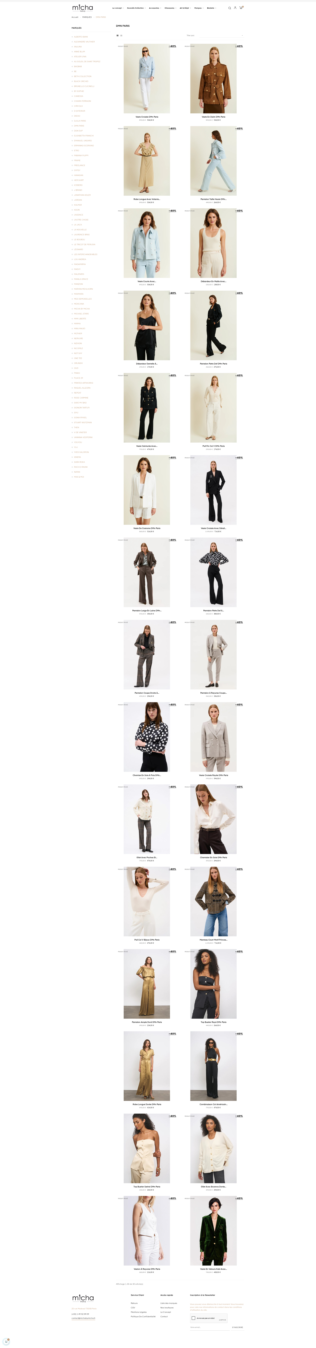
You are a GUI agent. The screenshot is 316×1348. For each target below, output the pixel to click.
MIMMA (77, 324)
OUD (76, 368)
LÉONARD (78, 249)
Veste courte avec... (147, 282)
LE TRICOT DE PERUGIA (84, 245)
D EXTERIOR (79, 111)
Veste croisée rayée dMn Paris (213, 775)
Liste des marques (168, 1303)
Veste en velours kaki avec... (213, 1269)
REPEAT (77, 393)
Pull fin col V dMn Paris (214, 446)
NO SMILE (78, 348)
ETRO (76, 151)
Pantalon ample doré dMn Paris (147, 1022)
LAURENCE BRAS (82, 235)
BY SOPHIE (79, 91)
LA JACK (78, 225)
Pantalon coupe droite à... (147, 693)
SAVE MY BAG (80, 403)
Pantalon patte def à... (213, 611)
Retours (134, 1303)
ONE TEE (78, 358)
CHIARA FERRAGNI (82, 101)
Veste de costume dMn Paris (146, 528)
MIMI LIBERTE (80, 319)
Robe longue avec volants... (147, 199)
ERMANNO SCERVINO (84, 146)
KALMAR (78, 205)
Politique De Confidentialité (143, 1317)
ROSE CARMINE (81, 398)
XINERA (77, 457)
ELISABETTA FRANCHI (84, 136)
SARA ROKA (79, 462)
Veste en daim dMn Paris (213, 117)
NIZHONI (78, 343)
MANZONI (78, 284)
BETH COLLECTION (82, 76)
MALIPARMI (79, 274)
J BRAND (78, 190)
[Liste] (121, 35)
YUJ (76, 447)
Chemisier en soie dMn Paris (213, 858)
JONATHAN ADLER (82, 195)
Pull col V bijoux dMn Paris (146, 940)
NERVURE (78, 338)
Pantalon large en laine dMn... (147, 611)
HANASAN (78, 175)
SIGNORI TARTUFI (82, 408)
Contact (164, 1317)
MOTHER (78, 334)
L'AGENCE (78, 215)
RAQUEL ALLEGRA (82, 388)
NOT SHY (78, 353)
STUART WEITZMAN (83, 423)
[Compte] (235, 8)
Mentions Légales (139, 1312)
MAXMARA (78, 294)
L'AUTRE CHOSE (81, 220)
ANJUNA (78, 47)
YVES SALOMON (81, 452)
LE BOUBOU (79, 240)
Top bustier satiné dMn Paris (147, 1187)
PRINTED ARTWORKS (83, 383)
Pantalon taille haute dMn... (214, 199)
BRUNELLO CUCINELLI (84, 86)
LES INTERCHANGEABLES (85, 254)
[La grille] (117, 35)
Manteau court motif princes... (213, 940)
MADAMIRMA (80, 264)
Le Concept (165, 1312)
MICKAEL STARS (81, 314)
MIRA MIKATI (79, 329)
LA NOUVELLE (80, 230)
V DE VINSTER (80, 432)
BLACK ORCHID (81, 81)
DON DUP (78, 131)
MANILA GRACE (81, 279)
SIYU (76, 413)
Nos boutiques (167, 1308)
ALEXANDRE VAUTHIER (84, 42)
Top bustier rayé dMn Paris (213, 1022)
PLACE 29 (78, 378)
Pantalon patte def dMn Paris (213, 364)
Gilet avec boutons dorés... (213, 1187)
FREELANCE (79, 165)
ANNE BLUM (79, 52)
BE (75, 71)
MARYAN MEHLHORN (83, 289)
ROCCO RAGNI (81, 467)
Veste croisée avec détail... (213, 528)
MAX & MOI (79, 477)
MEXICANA (79, 304)
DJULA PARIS (80, 121)
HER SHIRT (79, 180)
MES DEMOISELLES (83, 299)
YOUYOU (78, 442)
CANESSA (78, 96)
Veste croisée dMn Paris (147, 117)
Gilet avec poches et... (147, 858)
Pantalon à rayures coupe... (213, 693)
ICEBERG (78, 185)
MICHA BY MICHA (82, 309)
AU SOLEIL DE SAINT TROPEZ (87, 62)
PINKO (77, 373)
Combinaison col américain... (214, 1105)
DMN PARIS (79, 126)
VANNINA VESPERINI (83, 437)
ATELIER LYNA (80, 57)
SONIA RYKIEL (80, 418)
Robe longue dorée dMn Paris (147, 1105)
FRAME (77, 160)
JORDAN (78, 200)
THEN (76, 427)
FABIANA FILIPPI (81, 156)
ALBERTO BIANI (81, 37)
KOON (77, 210)
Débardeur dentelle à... (147, 364)
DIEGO (77, 116)
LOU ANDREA (80, 259)
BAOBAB (78, 66)
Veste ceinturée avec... (147, 446)
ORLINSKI (78, 363)
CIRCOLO (78, 106)
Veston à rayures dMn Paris (147, 1269)
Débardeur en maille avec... (213, 282)
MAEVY (77, 269)
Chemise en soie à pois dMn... (147, 775)
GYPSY (77, 170)
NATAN (77, 472)
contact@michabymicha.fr (83, 1318)
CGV (133, 1308)
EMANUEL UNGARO (83, 141)
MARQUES (76, 28)
